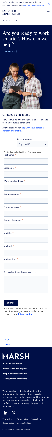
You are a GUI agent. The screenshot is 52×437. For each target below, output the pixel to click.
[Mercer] (11, 12)
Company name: (11, 194)
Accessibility (36, 419)
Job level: (8, 246)
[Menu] (48, 12)
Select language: (24, 139)
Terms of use (8, 419)
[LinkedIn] (6, 413)
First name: (9, 155)
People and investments (15, 373)
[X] (14, 413)
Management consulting (15, 378)
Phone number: (11, 207)
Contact (7, 344)
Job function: (10, 259)
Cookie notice (8, 423)
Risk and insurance (12, 363)
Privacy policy (25, 314)
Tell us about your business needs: (20, 272)
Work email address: (13, 181)
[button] (49, 4)
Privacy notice (22, 419)
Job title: (8, 233)
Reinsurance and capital (15, 368)
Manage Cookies (24, 423)
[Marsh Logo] (16, 356)
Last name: (9, 168)
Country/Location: (12, 220)
